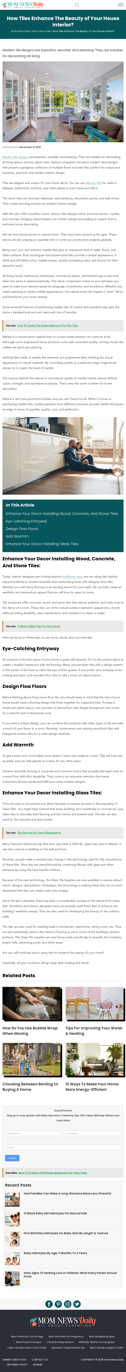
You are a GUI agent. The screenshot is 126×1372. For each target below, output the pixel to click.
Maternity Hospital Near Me (68, 1347)
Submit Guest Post (14, 1359)
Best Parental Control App (27, 1336)
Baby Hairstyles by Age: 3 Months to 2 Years (55, 1253)
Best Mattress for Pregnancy (66, 1336)
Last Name (70, 1127)
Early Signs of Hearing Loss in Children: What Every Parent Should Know (70, 1274)
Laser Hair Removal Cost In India (27, 1347)
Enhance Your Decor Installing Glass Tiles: (42, 543)
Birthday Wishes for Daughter (97, 1342)
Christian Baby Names (60, 1342)
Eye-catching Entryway (26, 521)
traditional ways (72, 576)
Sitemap (38, 1364)
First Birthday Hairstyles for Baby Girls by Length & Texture (66, 1233)
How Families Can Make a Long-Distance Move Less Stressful (67, 1193)
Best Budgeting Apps (102, 1336)
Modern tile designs (15, 157)
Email (9, 1141)
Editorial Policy (17, 1364)
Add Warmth (17, 536)
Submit (12, 1158)
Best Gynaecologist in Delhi (106, 1347)
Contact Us (40, 1359)
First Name (12, 1127)
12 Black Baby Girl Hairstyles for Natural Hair (55, 1213)
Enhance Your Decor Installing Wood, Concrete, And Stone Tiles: (62, 513)
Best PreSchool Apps (28, 1342)
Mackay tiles (94, 183)
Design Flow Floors (22, 528)
